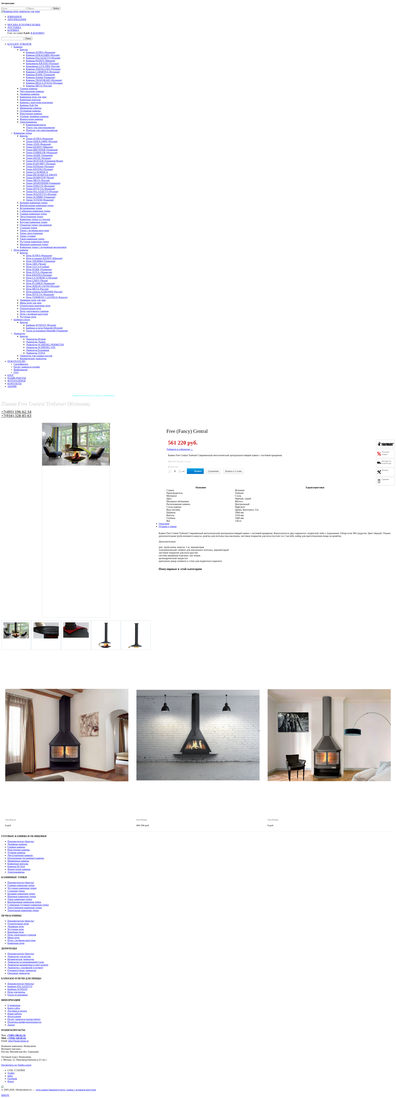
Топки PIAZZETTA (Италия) (41, 194)
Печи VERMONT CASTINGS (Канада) (46, 297)
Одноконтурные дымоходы (21, 970)
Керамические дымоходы (33, 358)
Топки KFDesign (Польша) (40, 166)
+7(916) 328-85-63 (16, 415)
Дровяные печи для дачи (33, 300)
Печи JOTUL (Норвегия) (39, 272)
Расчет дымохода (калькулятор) (23, 1019)
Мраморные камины (30, 108)
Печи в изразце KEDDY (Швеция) (44, 258)
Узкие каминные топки (32, 239)
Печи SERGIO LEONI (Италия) (42, 286)
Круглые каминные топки (33, 222)
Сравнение (213, 471)
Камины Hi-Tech (16, 866)
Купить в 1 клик (233, 471)
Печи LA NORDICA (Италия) (41, 277)
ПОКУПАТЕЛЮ (16, 361)
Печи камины (21, 250)
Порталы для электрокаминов (42, 130)
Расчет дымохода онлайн (27, 367)
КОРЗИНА (13, 30)
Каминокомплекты (36, 124)
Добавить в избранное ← (179, 449)
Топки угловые (28, 236)
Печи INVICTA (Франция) (40, 294)
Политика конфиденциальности (24, 1022)
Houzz (10, 1081)
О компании (13, 1005)
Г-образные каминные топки (35, 211)
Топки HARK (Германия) (39, 155)
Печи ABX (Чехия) (36, 264)
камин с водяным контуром (81, 1089)
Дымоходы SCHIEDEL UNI (40, 347)
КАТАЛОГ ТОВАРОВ (19, 44)
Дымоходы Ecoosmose (37, 350)
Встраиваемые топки (31, 208)
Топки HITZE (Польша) (38, 158)
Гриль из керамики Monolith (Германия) (47, 330)
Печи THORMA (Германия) (40, 261)
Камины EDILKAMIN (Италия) (43, 55)
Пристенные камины (31, 113)
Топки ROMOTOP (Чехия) (40, 177)
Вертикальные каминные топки (37, 205)
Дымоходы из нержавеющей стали (25, 962)
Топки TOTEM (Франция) (40, 200)
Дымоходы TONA (35, 353)
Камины (18, 46)
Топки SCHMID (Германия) (40, 197)
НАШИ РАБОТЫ (16, 378)
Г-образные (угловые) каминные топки (28, 904)
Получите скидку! (385, 453)
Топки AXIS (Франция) (38, 144)
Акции (11, 1024)
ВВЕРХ (5, 1095)
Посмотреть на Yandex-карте (16, 1065)
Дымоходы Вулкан (36, 339)
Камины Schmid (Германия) (40, 77)
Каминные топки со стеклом (35, 219)
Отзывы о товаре (168, 526)
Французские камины (31, 119)
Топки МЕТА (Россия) (38, 180)
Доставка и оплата (17, 1011)
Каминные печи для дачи (33, 97)
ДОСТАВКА (14, 27)
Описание (164, 523)
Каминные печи (15, 943)
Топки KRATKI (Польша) (39, 169)
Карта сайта (13, 1008)
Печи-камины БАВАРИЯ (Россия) (44, 291)
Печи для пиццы (16, 992)
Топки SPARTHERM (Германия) (43, 183)
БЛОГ (10, 375)
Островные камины (30, 110)
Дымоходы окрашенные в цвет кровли (27, 964)
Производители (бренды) (20, 841)
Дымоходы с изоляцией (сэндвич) (25, 967)
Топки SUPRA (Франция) (39, 138)
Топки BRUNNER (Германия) (42, 149)
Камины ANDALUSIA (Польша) (43, 69)
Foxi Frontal (141, 820)
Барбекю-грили (22, 319)
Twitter (10, 1073)
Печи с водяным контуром (34, 314)
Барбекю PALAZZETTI (19, 986)
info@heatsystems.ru (18, 1041)
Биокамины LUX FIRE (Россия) (43, 66)
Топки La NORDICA (37, 172)
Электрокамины (28, 122)
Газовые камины (28, 88)
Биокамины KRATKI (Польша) (42, 63)
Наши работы (14, 1013)
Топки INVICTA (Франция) (40, 188)
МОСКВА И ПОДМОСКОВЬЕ (24, 24)
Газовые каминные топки (33, 213)
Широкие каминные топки (34, 244)
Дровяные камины (29, 94)
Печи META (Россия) (37, 289)
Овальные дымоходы (18, 973)
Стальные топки (28, 227)
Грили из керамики (17, 994)
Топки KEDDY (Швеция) (39, 147)
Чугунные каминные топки (34, 241)
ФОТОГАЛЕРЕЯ (16, 380)
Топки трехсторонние (31, 233)
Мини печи (13, 937)
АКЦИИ (12, 386)
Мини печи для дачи (30, 303)
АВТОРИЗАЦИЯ (16, 19)
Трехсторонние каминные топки (24, 907)
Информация (20, 369)
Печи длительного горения (34, 311)
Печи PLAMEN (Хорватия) (40, 283)
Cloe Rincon (10, 820)
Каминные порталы (30, 99)
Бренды (24, 49)
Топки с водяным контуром (34, 230)
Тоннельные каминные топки (23, 910)
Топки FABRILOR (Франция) (41, 152)
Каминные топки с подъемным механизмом (43, 247)
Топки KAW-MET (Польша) (41, 163)
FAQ (16, 372)
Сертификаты (21, 364)
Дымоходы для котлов (19, 956)
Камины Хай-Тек (29, 105)
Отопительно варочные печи (35, 305)
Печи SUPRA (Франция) (39, 255)
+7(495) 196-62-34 (16, 412)
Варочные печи (15, 932)
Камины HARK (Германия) (40, 74)
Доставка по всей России (386, 462)
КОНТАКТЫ (14, 383)
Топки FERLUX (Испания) (40, 186)
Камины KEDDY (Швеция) (40, 60)
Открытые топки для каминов (36, 225)
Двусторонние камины (32, 91)
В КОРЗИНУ (38, 33)
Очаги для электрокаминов (40, 127)
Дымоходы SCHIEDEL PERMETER (45, 344)
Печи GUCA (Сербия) (37, 266)
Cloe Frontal (273, 820)
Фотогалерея (14, 1016)
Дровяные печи (15, 926)
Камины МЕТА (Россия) (39, 85)
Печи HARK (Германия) (39, 269)
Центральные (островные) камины (25, 858)
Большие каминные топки (33, 202)
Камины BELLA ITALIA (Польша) (44, 83)
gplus (10, 1075)
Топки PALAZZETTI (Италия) (42, 191)
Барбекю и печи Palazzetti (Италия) (44, 328)
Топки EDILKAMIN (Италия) (41, 141)
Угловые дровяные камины (34, 116)
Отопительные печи (30, 308)
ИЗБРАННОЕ (14, 16)
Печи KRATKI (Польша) (39, 275)
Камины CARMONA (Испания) (43, 72)
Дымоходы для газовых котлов (36, 355)
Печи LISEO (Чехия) (37, 280)
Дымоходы (19, 333)
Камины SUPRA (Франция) (40, 52)
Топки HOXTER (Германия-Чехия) (44, 161)
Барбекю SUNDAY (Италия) (41, 325)
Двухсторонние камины (20, 855)
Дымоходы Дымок (35, 341)
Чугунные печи (28, 316)
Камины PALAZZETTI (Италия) (43, 58)
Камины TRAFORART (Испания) (44, 80)
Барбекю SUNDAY (17, 989)
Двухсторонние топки (31, 216)
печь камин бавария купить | (51, 1089)
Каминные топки (23, 133)
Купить (198, 471)
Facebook (12, 1078)
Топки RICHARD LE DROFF (41, 174)
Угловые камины (16, 852)
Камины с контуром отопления (36, 102)
